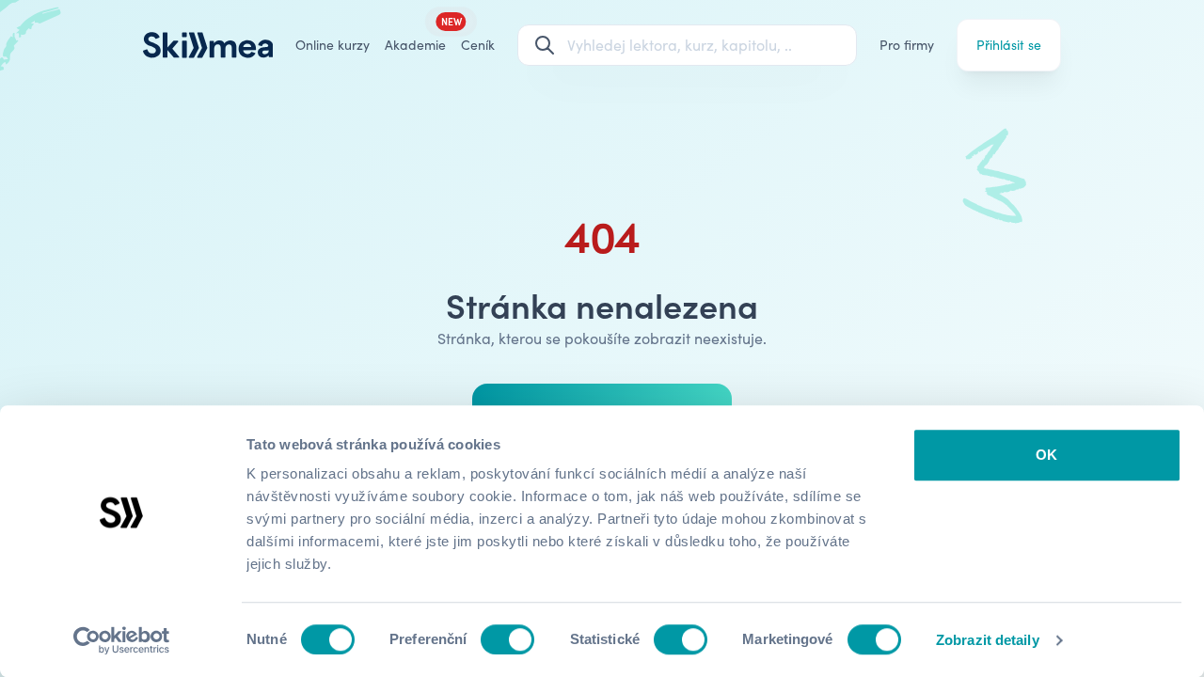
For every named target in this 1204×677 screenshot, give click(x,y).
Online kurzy (332, 45)
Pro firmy (906, 45)
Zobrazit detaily (987, 640)
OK (1046, 455)
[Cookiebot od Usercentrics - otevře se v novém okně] (122, 640)
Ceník (478, 45)
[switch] (507, 639)
